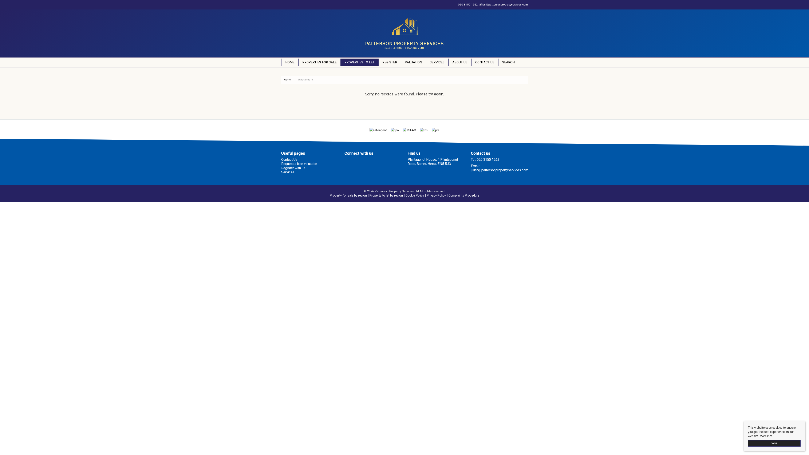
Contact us (484, 62)
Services (437, 62)
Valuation (413, 62)
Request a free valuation (299, 164)
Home (290, 62)
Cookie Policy (415, 195)
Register (389, 62)
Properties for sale (319, 62)
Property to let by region (386, 195)
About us (459, 62)
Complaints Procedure (464, 195)
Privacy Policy (436, 195)
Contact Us (289, 160)
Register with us (293, 168)
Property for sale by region (348, 195)
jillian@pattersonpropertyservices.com (499, 170)
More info (766, 436)
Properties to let (359, 62)
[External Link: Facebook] (282, 5)
